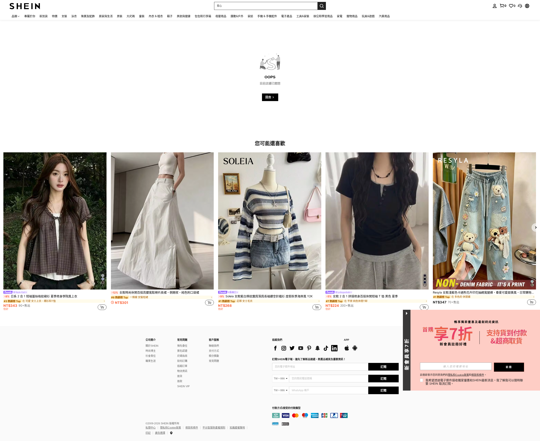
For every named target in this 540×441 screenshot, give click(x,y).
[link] (502, 5)
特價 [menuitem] (54, 16)
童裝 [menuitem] (141, 16)
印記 (148, 433)
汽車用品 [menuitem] (384, 16)
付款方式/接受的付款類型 (286, 408)
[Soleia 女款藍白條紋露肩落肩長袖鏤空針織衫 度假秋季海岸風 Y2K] (269, 220)
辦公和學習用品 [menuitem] (323, 16)
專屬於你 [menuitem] (29, 16)
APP (346, 340)
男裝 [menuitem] (119, 16)
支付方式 (214, 350)
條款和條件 (191, 427)
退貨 (179, 376)
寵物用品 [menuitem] (352, 16)
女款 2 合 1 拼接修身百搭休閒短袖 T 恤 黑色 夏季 (362, 296)
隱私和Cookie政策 (170, 427)
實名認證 (182, 350)
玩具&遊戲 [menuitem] (368, 16)
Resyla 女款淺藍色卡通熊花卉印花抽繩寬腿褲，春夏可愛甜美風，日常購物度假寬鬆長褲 (484, 292)
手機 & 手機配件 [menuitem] (267, 16)
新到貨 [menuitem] (43, 16)
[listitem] (55, 232)
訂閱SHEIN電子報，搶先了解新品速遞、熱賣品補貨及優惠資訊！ (309, 359)
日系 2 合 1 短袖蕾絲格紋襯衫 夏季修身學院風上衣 (40, 296)
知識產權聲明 (237, 427)
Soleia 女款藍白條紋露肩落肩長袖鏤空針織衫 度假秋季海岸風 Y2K (266, 296)
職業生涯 (151, 361)
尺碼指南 (182, 355)
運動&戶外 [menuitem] (237, 16)
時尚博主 (151, 350)
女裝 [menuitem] (64, 16)
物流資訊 (182, 371)
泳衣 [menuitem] (74, 16)
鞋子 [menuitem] (170, 16)
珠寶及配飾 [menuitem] (88, 16)
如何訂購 (182, 361)
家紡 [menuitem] (250, 16)
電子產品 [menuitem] (286, 16)
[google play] (355, 350)
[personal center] (494, 5)
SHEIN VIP (183, 386)
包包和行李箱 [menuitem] (203, 16)
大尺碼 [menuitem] (131, 16)
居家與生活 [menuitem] (106, 16)
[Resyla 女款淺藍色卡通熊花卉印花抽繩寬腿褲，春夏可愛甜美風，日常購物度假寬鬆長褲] (484, 220)
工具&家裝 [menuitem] (302, 16)
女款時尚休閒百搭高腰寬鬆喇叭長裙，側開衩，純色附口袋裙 (155, 292)
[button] (519, 5)
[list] (306, 348)
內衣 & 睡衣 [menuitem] (156, 16)
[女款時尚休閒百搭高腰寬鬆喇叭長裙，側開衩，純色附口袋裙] (162, 220)
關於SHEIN (152, 345)
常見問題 (214, 361)
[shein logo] (24, 5)
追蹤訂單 (182, 366)
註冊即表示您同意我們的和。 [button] (453, 374)
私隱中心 (151, 427)
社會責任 (151, 355)
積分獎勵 (214, 355)
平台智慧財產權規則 (213, 427)
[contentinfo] (335, 415)
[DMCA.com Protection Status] (285, 423)
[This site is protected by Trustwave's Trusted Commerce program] (275, 423)
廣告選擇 (160, 433)
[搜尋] (321, 6)
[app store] (347, 350)
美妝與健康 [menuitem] (183, 16)
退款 (179, 381)
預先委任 (182, 345)
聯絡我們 (214, 345)
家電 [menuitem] (339, 16)
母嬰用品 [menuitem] (220, 16)
